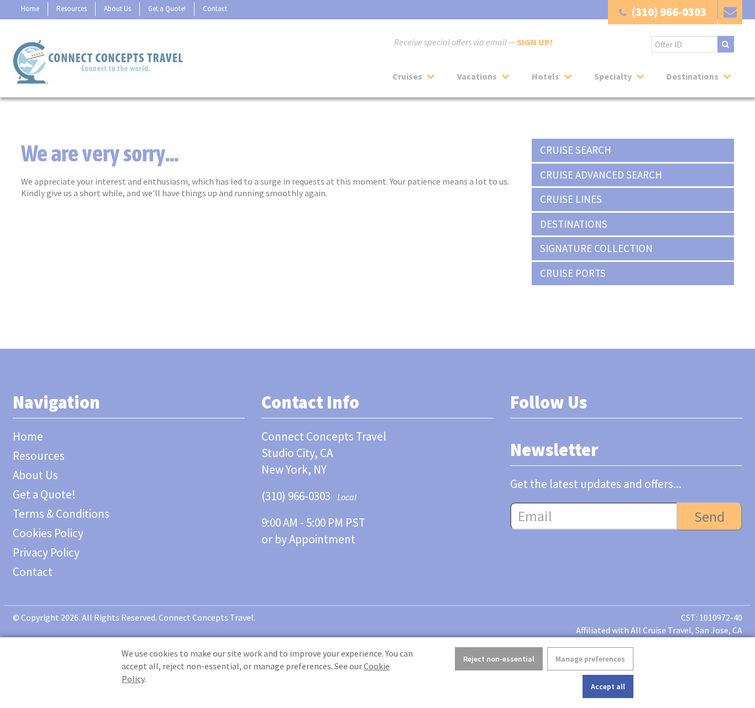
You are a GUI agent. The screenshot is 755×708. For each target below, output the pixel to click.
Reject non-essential (498, 659)
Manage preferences (590, 659)
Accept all (608, 686)
